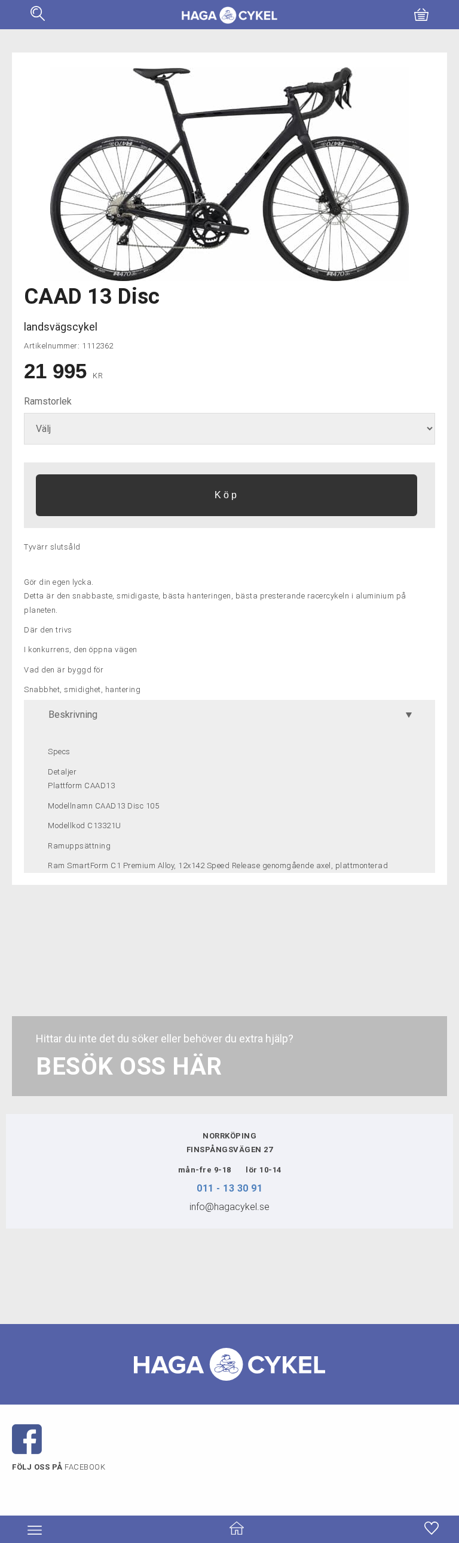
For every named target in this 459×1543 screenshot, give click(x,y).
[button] (37, 17)
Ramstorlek (48, 401)
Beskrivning (72, 714)
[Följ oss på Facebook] (27, 1438)
